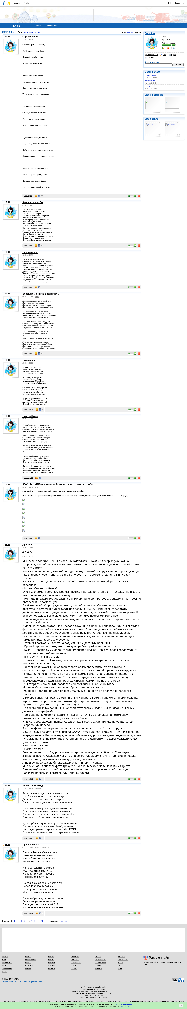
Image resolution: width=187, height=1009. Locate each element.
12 (42, 921)
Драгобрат (28, 544)
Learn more (124, 1006)
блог (164, 55)
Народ (28, 962)
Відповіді (98, 968)
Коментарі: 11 (28, 478)
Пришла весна (30, 844)
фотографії (157, 95)
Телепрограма (100, 959)
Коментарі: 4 (28, 245)
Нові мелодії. (150, 86)
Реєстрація (179, 3)
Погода (51, 959)
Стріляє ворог (150, 75)
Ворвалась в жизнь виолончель (40, 293)
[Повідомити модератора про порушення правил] (139, 196)
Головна (16, 3)
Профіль (150, 33)
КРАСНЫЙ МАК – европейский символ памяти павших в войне (58, 484)
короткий (129, 32)
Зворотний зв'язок (9, 982)
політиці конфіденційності (124, 1004)
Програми (75, 956)
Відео (4, 965)
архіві (156, 62)
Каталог (98, 956)
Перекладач (7, 962)
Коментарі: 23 (28, 409)
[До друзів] (163, 48)
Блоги (120, 962)
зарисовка (38, 788)
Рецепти (51, 968)
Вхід (170, 3)
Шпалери (29, 965)
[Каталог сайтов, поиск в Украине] (178, 979)
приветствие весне (42, 847)
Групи (120, 968)
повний (138, 32)
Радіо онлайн (159, 957)
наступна (63, 921)
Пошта (5, 956)
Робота (28, 956)
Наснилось (28, 360)
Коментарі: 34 (28, 838)
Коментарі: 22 (28, 913)
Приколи (51, 962)
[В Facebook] (39, 196)
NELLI (7, 37)
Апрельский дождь (33, 785)
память (37, 487)
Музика (74, 968)
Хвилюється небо (152, 81)
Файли (28, 968)
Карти (73, 965)
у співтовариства (32, 32)
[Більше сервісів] (42, 195)
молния (147, 138)
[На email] (36, 196)
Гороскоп (75, 959)
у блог (19, 32)
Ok (181, 1006)
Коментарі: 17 (28, 779)
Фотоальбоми (100, 962)
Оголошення (30, 959)
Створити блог (51, 26)
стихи (37, 297)
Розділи (26, 3)
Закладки (121, 956)
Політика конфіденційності (31, 982)
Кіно (119, 965)
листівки (150, 57)
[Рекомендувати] (135, 196)
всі (13, 32)
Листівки (51, 965)
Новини (98, 965)
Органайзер (7, 968)
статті (157, 72)
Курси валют (123, 959)
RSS (4, 959)
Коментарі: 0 (28, 196)
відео (173, 55)
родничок (168, 138)
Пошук (51, 956)
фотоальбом (152, 55)
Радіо (4, 971)
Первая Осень (30, 416)
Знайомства (76, 962)
